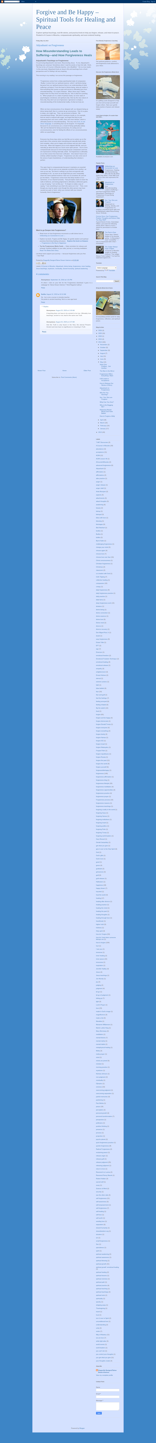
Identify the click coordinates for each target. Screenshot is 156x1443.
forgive (98, 714)
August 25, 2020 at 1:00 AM (65, 310)
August (102, 353)
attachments (100, 498)
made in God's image (103, 1011)
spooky (98, 1302)
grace (98, 865)
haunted (99, 891)
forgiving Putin (101, 829)
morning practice (101, 1067)
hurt (97, 946)
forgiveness (77, 266)
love (97, 1008)
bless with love (101, 518)
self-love (99, 1215)
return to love (100, 1169)
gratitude (99, 869)
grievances (99, 872)
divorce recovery (101, 629)
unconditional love (102, 1321)
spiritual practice (101, 1285)
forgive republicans (102, 754)
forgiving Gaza (101, 813)
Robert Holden (101, 1178)
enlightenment (101, 672)
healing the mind (101, 908)
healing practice (101, 904)
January (103, 428)
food (97, 711)
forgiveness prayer (102, 796)
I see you (99, 949)
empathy (99, 668)
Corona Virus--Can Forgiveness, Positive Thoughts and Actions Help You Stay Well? (108, 218)
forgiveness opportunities (104, 790)
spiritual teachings (102, 1292)
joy (97, 982)
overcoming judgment (103, 1090)
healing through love (103, 918)
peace (98, 1106)
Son (97, 1244)
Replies (45, 306)
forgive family (100, 734)
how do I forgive (101, 934)
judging (98, 985)
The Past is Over (110, 232)
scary (98, 1185)
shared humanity (68, 268)
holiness (99, 927)
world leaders (100, 1348)
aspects (98, 495)
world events (100, 1344)
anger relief (100, 488)
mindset (98, 1064)
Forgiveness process (103, 800)
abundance (100, 449)
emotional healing (102, 662)
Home (65, 370)
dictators (99, 606)
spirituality (99, 1298)
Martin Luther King (102, 1028)
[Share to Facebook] (43, 263)
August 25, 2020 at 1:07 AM (65, 322)
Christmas (99, 567)
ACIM (98, 455)
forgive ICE (99, 741)
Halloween (99, 882)
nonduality (58, 268)
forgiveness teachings (103, 806)
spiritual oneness (101, 1279)
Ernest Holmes (101, 675)
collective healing (102, 580)
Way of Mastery (101, 1334)
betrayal (98, 514)
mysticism (51, 268)
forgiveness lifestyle (102, 783)
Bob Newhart (100, 527)
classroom (99, 570)
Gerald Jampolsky (102, 842)
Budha (98, 534)
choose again (100, 550)
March (102, 423)
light (97, 1001)
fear (97, 691)
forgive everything (102, 731)
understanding (101, 1325)
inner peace (100, 959)
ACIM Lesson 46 (101, 459)
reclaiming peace (102, 1152)
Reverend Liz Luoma (103, 1172)
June (102, 359)
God (97, 852)
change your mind (102, 547)
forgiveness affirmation (103, 777)
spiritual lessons (101, 1275)
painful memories (102, 1096)
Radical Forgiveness (103, 1149)
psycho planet (100, 1139)
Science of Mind (101, 1188)
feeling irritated (101, 705)
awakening (99, 504)
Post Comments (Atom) (69, 377)
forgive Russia (101, 757)
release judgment (102, 1162)
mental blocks (100, 1037)
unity (97, 1328)
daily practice (100, 596)
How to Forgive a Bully (107, 416)
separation (99, 1224)
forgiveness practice (103, 793)
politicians (99, 1123)
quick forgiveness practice (104, 1142)
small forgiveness (102, 1241)
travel (98, 1311)
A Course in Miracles (48, 266)
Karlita (43, 294)
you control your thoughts (104, 1354)
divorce (98, 626)
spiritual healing (101, 1272)
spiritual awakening (81, 268)
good (97, 862)
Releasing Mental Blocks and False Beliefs (106, 411)
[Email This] (37, 263)
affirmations (100, 475)
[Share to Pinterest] (45, 263)
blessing (99, 521)
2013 (100, 432)
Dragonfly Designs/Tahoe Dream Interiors (107, 1371)
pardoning (99, 1100)
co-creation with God (103, 573)
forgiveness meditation (103, 787)
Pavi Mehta (100, 1103)
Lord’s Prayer (100, 1005)
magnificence (100, 1014)
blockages (99, 524)
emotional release (102, 665)
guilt (97, 875)
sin (97, 1238)
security (98, 1192)
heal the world (100, 895)
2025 (100, 333)
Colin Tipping (100, 577)
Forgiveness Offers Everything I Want (106, 375)
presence (99, 1129)
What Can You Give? (107, 402)
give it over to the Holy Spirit (105, 849)
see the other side (102, 1195)
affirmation (99, 472)
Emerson (99, 652)
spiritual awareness (102, 1257)
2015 (100, 339)
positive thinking (101, 1126)
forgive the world (101, 764)
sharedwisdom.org (102, 1231)
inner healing (86, 266)
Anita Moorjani (101, 491)
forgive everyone (101, 727)
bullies (98, 537)
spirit (97, 1251)
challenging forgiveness (104, 544)
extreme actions (101, 682)
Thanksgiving (100, 1308)
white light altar (101, 1341)
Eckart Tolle (100, 642)
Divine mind (100, 623)
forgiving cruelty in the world (105, 809)
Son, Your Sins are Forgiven (106, 398)
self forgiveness (101, 1198)
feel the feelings (101, 698)
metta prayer (100, 1054)
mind (97, 1057)
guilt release (100, 878)
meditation (99, 1034)
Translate (112, 270)
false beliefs (100, 688)
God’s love (99, 859)
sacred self (99, 1182)
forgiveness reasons (103, 803)
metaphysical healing (103, 1047)
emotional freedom (102, 655)
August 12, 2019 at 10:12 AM (56, 294)
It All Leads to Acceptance (104, 379)
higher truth (100, 924)
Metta (98, 1051)
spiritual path (100, 1282)
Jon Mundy (99, 978)
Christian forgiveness (103, 563)
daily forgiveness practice (104, 593)
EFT (97, 645)
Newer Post (41, 370)
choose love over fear (103, 557)
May (101, 362)
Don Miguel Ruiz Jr (102, 632)
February (103, 425)
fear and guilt (100, 695)
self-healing (100, 1211)
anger (98, 482)
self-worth (99, 1218)
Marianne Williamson (103, 1024)
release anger (100, 1156)
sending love (100, 1221)
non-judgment (100, 1077)
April (102, 420)
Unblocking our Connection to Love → (52, 235)
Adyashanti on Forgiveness (109, 183)
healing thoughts (101, 914)
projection (99, 1136)
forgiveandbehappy (102, 770)
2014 (100, 342)
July (101, 356)
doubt (98, 636)
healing (98, 898)
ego (97, 649)
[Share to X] (41, 263)
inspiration (99, 965)
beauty (98, 508)
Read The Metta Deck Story (49, 250)
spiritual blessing (101, 1260)
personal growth (101, 1113)
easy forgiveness (101, 639)
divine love (99, 619)
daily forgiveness (101, 590)
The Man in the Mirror (107, 371)
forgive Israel (100, 744)
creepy (98, 586)
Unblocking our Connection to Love (111, 167)
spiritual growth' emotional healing (107, 1267)
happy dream (100, 888)
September (104, 350)
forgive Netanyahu (102, 747)
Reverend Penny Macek (104, 1175)
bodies (98, 531)
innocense (99, 962)
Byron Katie (100, 541)
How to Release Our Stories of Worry (106, 384)
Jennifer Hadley (101, 969)
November (104, 344)
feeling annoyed (101, 701)
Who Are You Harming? (104, 393)
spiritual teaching (101, 1288)
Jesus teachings (41, 268)
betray (98, 511)
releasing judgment (102, 1165)
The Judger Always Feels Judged (111, 247)
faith (97, 685)
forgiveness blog (101, 780)
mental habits (100, 1044)
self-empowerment (102, 1205)
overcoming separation (103, 1093)
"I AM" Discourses (102, 442)
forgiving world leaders (103, 836)
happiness (99, 885)
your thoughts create (103, 1361)
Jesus (98, 972)
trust (97, 1315)
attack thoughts (101, 501)
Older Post (87, 370)
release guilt (100, 1159)
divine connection (102, 613)
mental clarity (100, 1041)
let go (98, 992)
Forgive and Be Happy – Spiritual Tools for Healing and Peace (75, 19)
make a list (99, 1018)
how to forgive (100, 942)
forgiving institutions (102, 819)
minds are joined (101, 1060)
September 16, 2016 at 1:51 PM (61, 280)
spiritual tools (100, 1295)
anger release (100, 485)
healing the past (101, 911)
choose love (100, 554)
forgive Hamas (101, 737)
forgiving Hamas (101, 816)
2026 (100, 330)
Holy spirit (99, 931)
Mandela (99, 1021)
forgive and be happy (103, 718)
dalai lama (99, 600)
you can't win (100, 1351)
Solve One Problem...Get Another (105, 366)
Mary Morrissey (101, 1031)
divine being (68, 266)
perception (99, 1110)
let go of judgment (102, 995)
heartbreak (99, 921)
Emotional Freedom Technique (106, 659)
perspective (100, 1119)
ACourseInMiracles (102, 462)
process (98, 1133)
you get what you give (103, 1357)
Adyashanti (59, 266)
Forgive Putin (100, 750)
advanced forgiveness (103, 465)
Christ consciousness (103, 560)
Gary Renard (100, 839)
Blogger (82, 1428)
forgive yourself (101, 767)
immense (99, 952)
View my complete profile (104, 1375)
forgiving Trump (101, 832)
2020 (100, 336)
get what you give (102, 846)
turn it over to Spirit (102, 1318)
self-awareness (101, 1201)
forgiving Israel (101, 823)
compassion (100, 583)
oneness (99, 1087)
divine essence (101, 616)
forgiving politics (101, 826)
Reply (43, 288)
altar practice (100, 478)
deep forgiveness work (103, 603)
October (103, 347)
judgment (99, 988)
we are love (100, 1338)
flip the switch (100, 708)
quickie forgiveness (102, 1146)
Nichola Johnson (101, 1074)
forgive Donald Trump (103, 724)
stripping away (101, 1305)
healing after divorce (103, 901)
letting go (99, 998)
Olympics (99, 1083)
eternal (98, 678)
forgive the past (101, 760)
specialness (100, 1247)
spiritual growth (101, 1264)
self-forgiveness (101, 1208)
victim (98, 1331)
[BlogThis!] (39, 263)
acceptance (100, 452)
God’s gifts (99, 855)
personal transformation (104, 1116)
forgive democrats (102, 721)
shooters (99, 1234)
